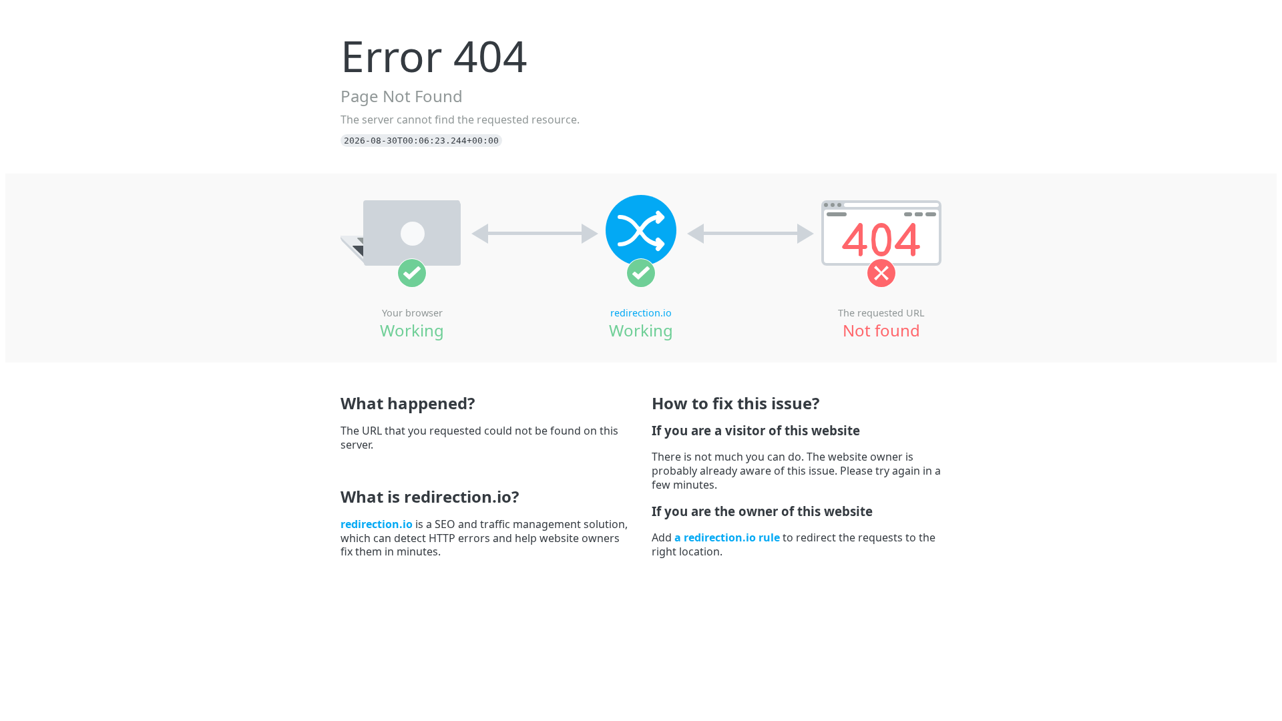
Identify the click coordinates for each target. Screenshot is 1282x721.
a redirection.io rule (727, 537)
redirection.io (641, 312)
